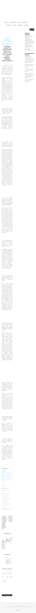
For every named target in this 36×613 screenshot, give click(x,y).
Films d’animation (12, 22)
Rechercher (31, 29)
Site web (11, 576)
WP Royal (20, 605)
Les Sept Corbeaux (28, 48)
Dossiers (14, 25)
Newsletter (20, 25)
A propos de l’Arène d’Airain (11, 606)
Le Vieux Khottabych (28, 50)
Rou (3, 504)
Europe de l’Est (25, 22)
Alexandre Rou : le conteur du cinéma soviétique (29, 65)
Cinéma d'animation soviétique (6, 39)
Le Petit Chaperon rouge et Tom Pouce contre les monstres (4, 543)
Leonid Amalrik (4, 498)
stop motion (4, 506)
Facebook (26, 25)
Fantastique (12, 43)
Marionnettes (9, 498)
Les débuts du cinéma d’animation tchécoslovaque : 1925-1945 (29, 46)
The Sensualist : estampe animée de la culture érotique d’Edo (29, 37)
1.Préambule (4, 470)
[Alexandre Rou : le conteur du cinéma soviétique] (10, 512)
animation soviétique (5, 493)
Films (19, 22)
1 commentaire (10, 508)
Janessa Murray (27, 56)
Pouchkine (3, 503)
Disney (7, 495)
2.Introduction (4, 471)
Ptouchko (8, 503)
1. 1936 (3, 485)
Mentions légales (17, 606)
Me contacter (22, 606)
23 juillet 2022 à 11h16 (8, 558)
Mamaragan (5, 508)
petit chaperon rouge (5, 501)
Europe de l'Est (7, 42)
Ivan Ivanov (3, 496)
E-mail (7, 576)
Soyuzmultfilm (7, 504)
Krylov (8, 496)
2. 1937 (3, 486)
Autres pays (8, 25)
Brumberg (3, 495)
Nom (3, 576)
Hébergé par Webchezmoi (28, 606)
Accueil (5, 22)
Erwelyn (7, 557)
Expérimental (6, 43)
